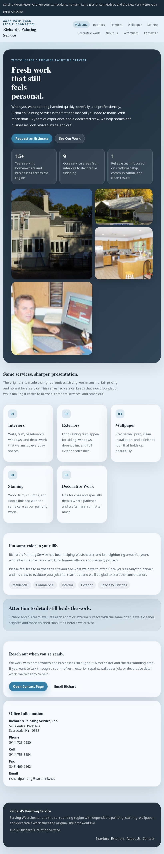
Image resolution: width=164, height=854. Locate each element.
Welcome (81, 24)
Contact (148, 838)
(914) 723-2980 (20, 742)
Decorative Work (88, 33)
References (130, 33)
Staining (153, 25)
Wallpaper (135, 25)
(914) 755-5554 (20, 754)
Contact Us (151, 33)
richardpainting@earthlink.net (32, 778)
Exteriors (116, 25)
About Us (111, 33)
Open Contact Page (28, 686)
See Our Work (70, 138)
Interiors (99, 25)
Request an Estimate (31, 138)
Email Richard (65, 686)
